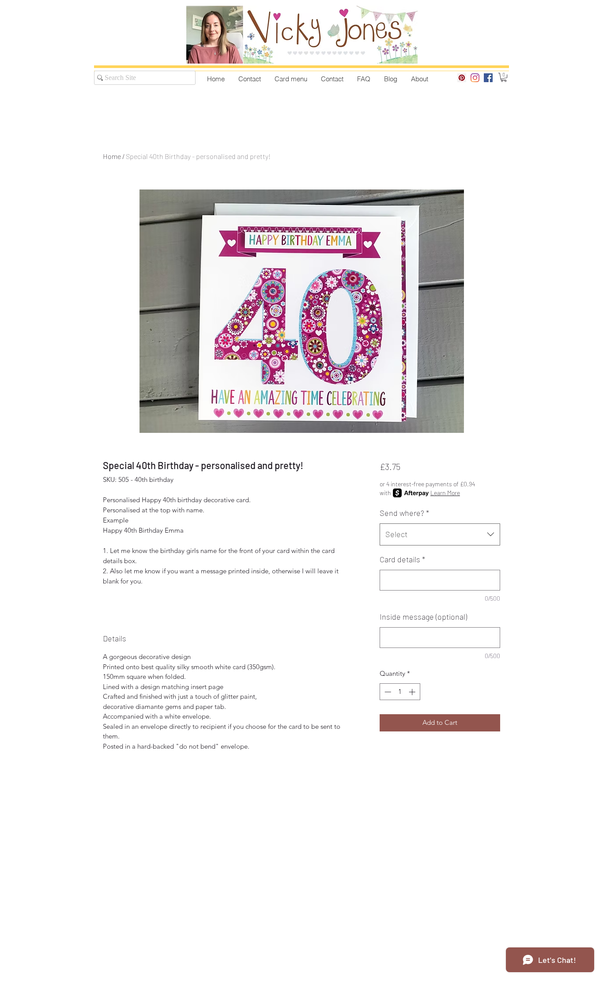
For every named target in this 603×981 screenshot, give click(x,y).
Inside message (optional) (423, 616)
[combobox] (440, 534)
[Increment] (413, 692)
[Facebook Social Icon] (488, 77)
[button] (503, 77)
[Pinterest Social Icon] (461, 77)
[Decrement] (387, 692)
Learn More (445, 492)
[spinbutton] (399, 692)
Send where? (404, 513)
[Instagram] (475, 77)
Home (112, 156)
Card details (402, 559)
